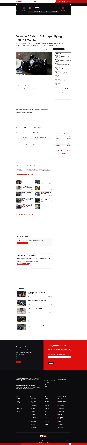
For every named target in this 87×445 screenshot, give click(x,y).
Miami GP (46, 402)
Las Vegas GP (47, 423)
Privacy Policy (42, 440)
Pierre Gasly (33, 418)
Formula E (56, 4)
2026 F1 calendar (24, 387)
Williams (18, 411)
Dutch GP (46, 414)
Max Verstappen (23, 384)
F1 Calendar (28, 4)
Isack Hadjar (33, 408)
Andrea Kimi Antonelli (34, 407)
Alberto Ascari (60, 402)
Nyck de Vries (31, 214)
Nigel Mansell (60, 415)
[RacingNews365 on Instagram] (58, 1)
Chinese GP (47, 399)
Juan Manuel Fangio (61, 418)
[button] (24, 9)
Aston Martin (19, 407)
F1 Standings (35, 4)
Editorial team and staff (62, 378)
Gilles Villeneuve (61, 405)
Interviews (41, 4)
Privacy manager (66, 440)
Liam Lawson (33, 424)
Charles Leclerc (32, 385)
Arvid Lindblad (33, 417)
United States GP (47, 421)
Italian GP (46, 415)
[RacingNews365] (19, 1)
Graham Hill (60, 421)
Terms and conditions (34, 440)
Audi (17, 405)
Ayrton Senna (60, 404)
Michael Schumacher (62, 401)
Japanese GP (47, 401)
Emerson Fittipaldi (61, 420)
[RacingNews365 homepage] (16, 4)
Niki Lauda (60, 414)
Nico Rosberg (60, 398)
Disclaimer (27, 440)
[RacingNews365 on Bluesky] (62, 1)
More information (44, 13)
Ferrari (18, 401)
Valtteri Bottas (33, 415)
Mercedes (18, 402)
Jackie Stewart (61, 408)
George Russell (24, 385)
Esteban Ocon (33, 414)
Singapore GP (47, 420)
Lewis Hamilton (33, 404)
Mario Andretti (60, 427)
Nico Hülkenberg (33, 421)
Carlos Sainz (33, 411)
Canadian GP (47, 404)
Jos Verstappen (61, 411)
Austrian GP (47, 408)
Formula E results (24, 214)
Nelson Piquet (60, 423)
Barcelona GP (47, 407)
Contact (48, 440)
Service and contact (62, 379)
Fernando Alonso (31, 384)
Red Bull (18, 398)
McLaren (18, 399)
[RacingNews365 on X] (61, 1)
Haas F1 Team (19, 408)
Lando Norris (18, 385)
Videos (46, 4)
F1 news (23, 4)
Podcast (51, 4)
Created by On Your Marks (56, 440)
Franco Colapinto (34, 427)
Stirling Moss (60, 417)
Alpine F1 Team (19, 404)
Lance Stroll (33, 420)
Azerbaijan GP (47, 418)
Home (20, 4)
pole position (31, 85)
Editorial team (20, 440)
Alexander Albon (33, 423)
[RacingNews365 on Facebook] (59, 1)
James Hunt (60, 407)
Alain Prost (60, 399)
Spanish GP (46, 417)
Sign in (18, 361)
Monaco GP (47, 405)
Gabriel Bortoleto (34, 428)
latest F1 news (21, 378)
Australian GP (47, 398)
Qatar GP (46, 424)
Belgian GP (46, 411)
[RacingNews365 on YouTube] (64, 1)
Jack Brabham (60, 424)
